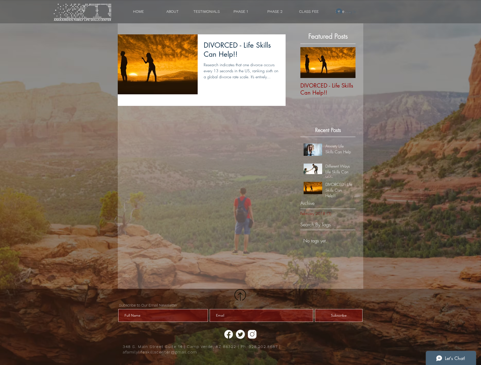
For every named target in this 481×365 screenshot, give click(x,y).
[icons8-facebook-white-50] (228, 334)
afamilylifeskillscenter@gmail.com (160, 352)
